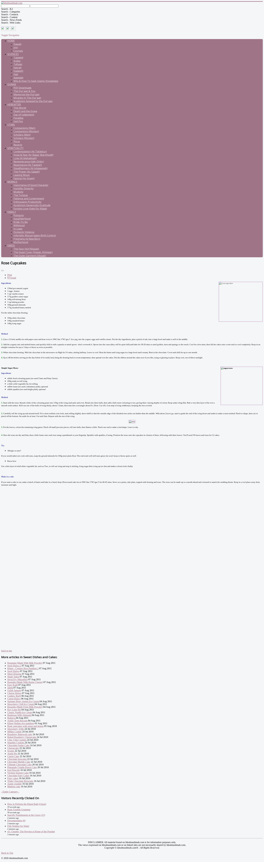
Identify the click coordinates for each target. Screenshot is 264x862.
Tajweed (18, 57)
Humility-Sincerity (23, 188)
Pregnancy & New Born (26, 238)
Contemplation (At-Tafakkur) (30, 151)
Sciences (13, 54)
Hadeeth (18, 71)
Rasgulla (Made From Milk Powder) (24, 707)
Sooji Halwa (13, 671)
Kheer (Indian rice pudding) (20, 723)
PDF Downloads (22, 87)
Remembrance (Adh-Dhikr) (28, 161)
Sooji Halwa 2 (14, 665)
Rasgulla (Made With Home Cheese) (25, 682)
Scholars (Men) (22, 134)
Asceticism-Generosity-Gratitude (31, 205)
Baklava (11, 718)
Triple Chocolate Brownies (20, 781)
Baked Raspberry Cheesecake (22, 737)
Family (11, 212)
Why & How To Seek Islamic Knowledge (35, 81)
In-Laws (17, 228)
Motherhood (20, 242)
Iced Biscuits (13, 770)
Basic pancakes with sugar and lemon (25, 726)
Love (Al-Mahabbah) (25, 158)
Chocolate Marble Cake (18, 762)
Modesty (18, 191)
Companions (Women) (26, 131)
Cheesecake (13, 748)
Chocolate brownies (17, 759)
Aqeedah (18, 77)
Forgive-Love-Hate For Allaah (30, 208)
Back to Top (7, 853)
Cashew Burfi (14, 696)
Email (13, 277)
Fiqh (15, 74)
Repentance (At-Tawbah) (27, 165)
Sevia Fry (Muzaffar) (17, 679)
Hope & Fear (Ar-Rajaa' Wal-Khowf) (33, 155)
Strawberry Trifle (15, 729)
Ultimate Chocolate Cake (19, 764)
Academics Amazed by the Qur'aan (33, 101)
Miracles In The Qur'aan (27, 97)
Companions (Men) (24, 128)
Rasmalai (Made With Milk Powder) (24, 663)
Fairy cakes (12, 778)
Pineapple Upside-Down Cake (22, 767)
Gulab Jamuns (14, 690)
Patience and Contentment (28, 198)
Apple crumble (14, 783)
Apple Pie (12, 753)
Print (9, 275)
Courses (18, 50)
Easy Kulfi (12, 685)
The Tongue (20, 195)
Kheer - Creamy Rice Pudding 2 (22, 668)
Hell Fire (18, 121)
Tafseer (17, 64)
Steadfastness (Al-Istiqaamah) (30, 168)
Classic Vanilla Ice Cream (20, 712)
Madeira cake (13, 786)
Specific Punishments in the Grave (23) (26, 815)
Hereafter (14, 104)
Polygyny (18, 215)
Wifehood (19, 225)
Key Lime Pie (14, 709)
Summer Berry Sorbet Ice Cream (23, 701)
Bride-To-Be (20, 222)
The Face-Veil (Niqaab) (26, 249)
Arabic (17, 61)
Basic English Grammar (18, 809)
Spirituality (15, 148)
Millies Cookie (14, 731)
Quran (11, 84)
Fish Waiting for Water (18, 826)
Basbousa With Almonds (19, 715)
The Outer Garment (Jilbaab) (29, 255)
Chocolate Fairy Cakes (18, 775)
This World (19, 108)
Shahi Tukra (13, 676)
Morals (12, 181)
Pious (16, 141)
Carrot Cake (13, 756)
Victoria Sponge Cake (18, 773)
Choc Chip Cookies (17, 740)
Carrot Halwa (13, 698)
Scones (10, 751)
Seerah (17, 67)
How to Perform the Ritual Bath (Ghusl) (26, 804)
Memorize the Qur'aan (26, 94)
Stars (11, 124)
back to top (6, 650)
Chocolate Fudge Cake (18, 745)
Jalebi (10, 687)
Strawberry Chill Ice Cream (21, 704)
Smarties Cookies (16, 742)
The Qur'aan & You (24, 91)
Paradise (18, 118)
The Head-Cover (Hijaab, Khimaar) (33, 252)
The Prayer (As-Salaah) (26, 171)
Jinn (15, 47)
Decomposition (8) (16, 820)
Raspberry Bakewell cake (19, 734)
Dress (11, 245)
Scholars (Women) (23, 138)
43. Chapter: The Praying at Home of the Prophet (31, 831)
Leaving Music (21, 175)
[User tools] (2, 270)
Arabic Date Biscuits (17, 720)
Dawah (17, 44)
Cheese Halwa (14, 693)
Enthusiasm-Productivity (27, 202)
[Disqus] (132, 532)
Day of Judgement (23, 114)
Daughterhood (22, 218)
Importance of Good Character (30, 185)
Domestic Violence (23, 232)
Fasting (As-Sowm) (24, 178)
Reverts (17, 144)
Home (11, 40)
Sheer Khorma (14, 674)
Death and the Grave (25, 111)
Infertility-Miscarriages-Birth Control (34, 235)
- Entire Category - (10, 791)
